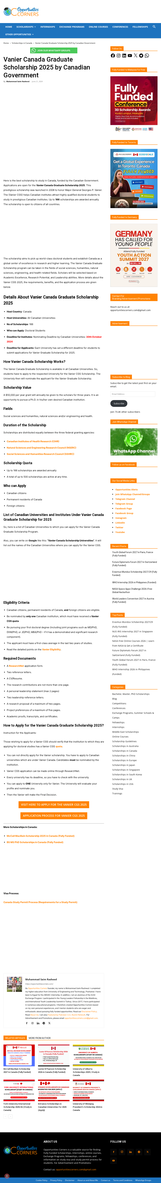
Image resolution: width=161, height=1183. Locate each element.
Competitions (119, 703)
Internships (47, 26)
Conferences (120, 26)
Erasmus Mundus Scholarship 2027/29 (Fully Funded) (134, 573)
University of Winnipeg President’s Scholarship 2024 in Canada (87, 1107)
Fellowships (140, 26)
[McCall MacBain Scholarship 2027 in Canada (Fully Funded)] (19, 1055)
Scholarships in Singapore (126, 769)
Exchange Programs (71, 26)
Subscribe (119, 403)
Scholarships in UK (122, 779)
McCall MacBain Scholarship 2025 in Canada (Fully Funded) (41, 835)
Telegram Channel (125, 498)
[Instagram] (33, 1023)
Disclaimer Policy (89, 1011)
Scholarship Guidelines (124, 741)
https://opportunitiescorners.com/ (39, 984)
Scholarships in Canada (22, 43)
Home (8, 26)
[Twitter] (50, 1023)
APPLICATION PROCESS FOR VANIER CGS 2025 (54, 816)
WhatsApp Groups (143, 1180)
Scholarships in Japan (123, 765)
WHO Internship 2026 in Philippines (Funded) (134, 582)
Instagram (121, 517)
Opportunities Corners (37, 988)
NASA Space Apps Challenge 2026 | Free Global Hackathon (132, 590)
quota (59, 746)
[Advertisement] (53, 108)
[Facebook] (28, 1023)
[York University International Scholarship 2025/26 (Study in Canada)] (19, 1090)
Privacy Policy (56, 1180)
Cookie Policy (41, 1180)
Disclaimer (70, 1180)
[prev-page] (5, 1116)
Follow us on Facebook (123, 464)
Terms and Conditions (122, 1180)
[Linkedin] (39, 1023)
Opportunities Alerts (126, 489)
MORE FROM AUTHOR (40, 1038)
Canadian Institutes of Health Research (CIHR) (33, 441)
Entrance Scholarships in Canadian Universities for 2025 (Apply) (52, 1107)
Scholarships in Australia (125, 746)
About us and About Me (88, 1180)
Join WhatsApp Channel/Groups (132, 494)
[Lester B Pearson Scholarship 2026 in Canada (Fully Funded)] (53, 1055)
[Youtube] (113, 1161)
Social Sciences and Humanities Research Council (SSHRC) (40, 453)
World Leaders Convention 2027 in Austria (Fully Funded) (133, 600)
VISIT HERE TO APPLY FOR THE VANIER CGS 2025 (54, 804)
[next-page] (10, 1116)
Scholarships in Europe (124, 760)
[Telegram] (44, 1023)
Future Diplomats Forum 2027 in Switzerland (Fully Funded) (134, 564)
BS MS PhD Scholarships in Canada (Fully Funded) (35, 842)
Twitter (119, 527)
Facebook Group (124, 513)
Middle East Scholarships (125, 731)
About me (34, 1015)
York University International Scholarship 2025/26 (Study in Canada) (17, 1107)
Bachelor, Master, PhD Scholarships (131, 693)
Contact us (105, 1180)
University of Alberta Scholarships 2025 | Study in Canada (86, 1072)
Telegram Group (124, 503)
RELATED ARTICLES (15, 1038)
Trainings (117, 793)
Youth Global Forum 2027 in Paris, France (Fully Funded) (132, 554)
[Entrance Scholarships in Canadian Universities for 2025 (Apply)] (53, 1090)
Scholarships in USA (122, 783)
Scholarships (25, 26)
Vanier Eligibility (51, 649)
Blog (114, 698)
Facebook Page (123, 508)
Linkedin (120, 522)
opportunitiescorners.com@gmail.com (81, 1018)
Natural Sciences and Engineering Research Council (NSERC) (41, 447)
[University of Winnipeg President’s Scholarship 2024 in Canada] (88, 1090)
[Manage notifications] (6, 1176)
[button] (154, 27)
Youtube (120, 532)
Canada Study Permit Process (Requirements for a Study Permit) (40, 902)
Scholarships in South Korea (127, 774)
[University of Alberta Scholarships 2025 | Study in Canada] (88, 1055)
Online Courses (98, 26)
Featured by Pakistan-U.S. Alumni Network (67, 1015)
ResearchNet (16, 665)
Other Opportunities (18, 34)
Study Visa (117, 788)
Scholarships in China (123, 755)
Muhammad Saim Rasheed (17, 81)
